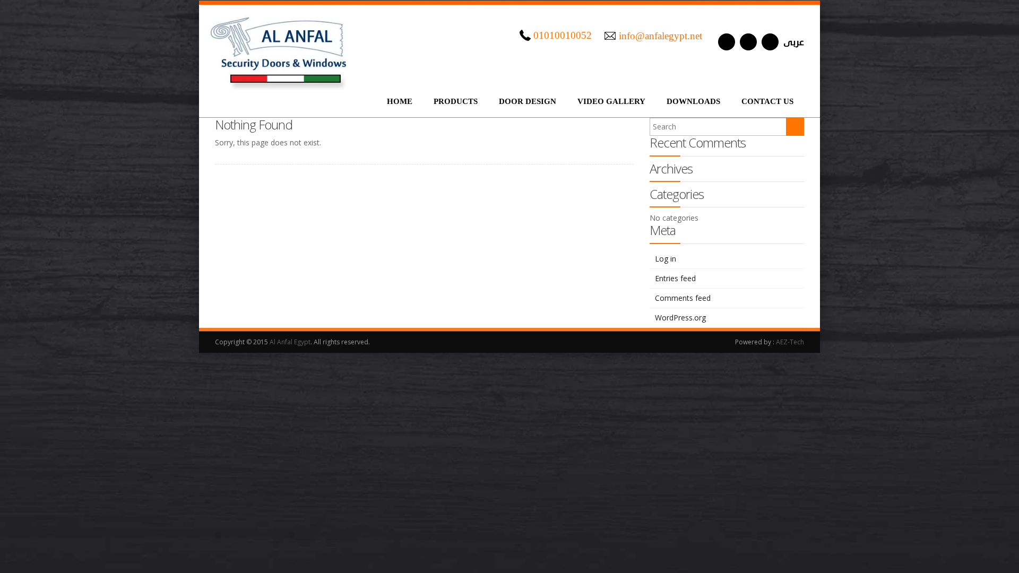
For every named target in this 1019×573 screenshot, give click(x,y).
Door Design (527, 101)
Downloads (693, 101)
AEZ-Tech (790, 341)
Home (399, 101)
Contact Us (767, 101)
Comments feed (683, 298)
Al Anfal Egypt (290, 341)
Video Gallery (611, 101)
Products (456, 101)
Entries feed (675, 278)
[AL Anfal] (279, 48)
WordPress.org (680, 317)
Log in (665, 259)
